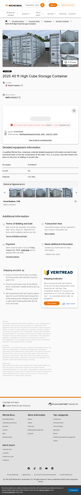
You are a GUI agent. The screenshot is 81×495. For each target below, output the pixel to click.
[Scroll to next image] (76, 192)
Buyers (30, 419)
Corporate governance (10, 423)
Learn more (70, 304)
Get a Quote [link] (51, 303)
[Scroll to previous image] (4, 192)
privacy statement (9, 492)
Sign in (52, 5)
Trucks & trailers (58, 426)
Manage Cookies (44, 490)
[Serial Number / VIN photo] (75, 201)
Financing (62, 14)
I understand (73, 490)
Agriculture (56, 430)
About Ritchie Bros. (8, 419)
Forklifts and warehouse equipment (64, 437)
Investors (5, 426)
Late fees (25, 250)
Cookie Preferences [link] (66, 475)
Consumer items (58, 423)
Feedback (6, 460)
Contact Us (73, 404)
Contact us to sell (8, 457)
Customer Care (64, 125)
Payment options (12, 257)
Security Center (7, 437)
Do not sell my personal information (45, 475)
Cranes (55, 441)
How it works (38, 14)
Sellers (30, 423)
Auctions (25, 14)
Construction (57, 419)
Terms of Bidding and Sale (16, 236)
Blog (4, 434)
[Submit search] (42, 5)
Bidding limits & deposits (35, 430)
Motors (55, 434)
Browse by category (10, 14)
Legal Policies (26, 475)
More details (50, 234)
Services (50, 14)
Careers (5, 430)
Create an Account (67, 5)
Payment (30, 434)
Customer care (7, 449)
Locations (72, 14)
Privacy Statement (12, 475)
